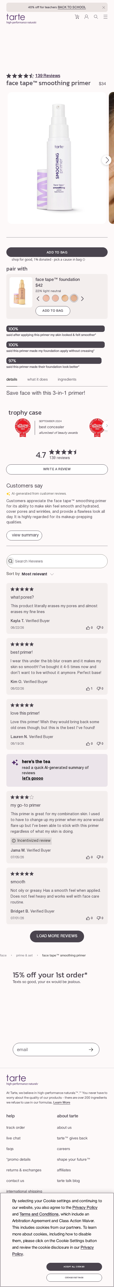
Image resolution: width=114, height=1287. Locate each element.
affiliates (64, 1170)
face (3, 955)
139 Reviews (47, 76)
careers (63, 1149)
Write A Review (57, 469)
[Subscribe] (91, 1050)
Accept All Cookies (74, 1267)
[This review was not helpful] (98, 628)
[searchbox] (60, 561)
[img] (8, 75)
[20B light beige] (55, 298)
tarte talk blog (68, 1181)
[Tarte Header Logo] (21, 19)
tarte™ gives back (72, 1138)
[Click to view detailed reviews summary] (24, 535)
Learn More (61, 1102)
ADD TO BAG (52, 310)
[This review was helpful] (88, 628)
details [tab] (11, 379)
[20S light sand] (64, 298)
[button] (77, 19)
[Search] (96, 19)
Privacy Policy (85, 1208)
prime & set (24, 955)
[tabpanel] (57, 395)
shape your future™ (73, 1159)
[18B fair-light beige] (46, 298)
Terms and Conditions (39, 1214)
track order (15, 1128)
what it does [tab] (37, 379)
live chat (13, 1138)
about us (64, 1128)
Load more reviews (57, 936)
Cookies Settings (74, 1277)
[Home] (22, 1079)
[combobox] (57, 574)
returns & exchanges (23, 1170)
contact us (15, 1181)
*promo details (18, 1159)
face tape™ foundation (58, 280)
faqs (10, 1149)
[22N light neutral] (74, 298)
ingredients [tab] (67, 379)
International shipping (24, 1191)
